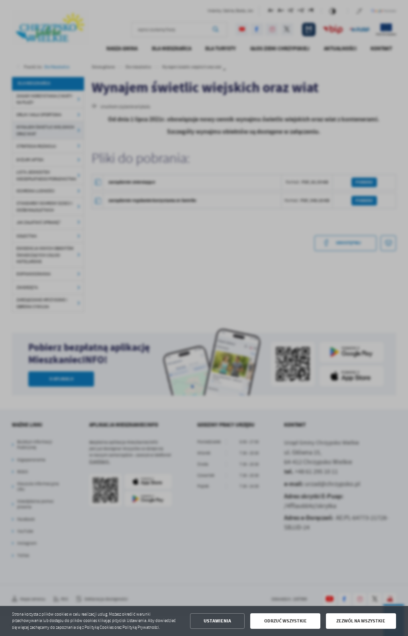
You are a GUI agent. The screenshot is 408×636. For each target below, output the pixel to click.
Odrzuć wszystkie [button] (285, 621)
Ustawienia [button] (217, 621)
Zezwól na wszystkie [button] (360, 621)
